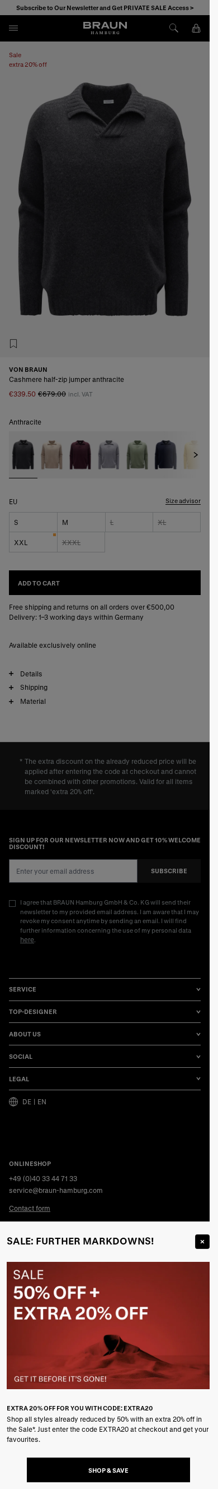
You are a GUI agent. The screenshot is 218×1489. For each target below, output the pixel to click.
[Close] (202, 1241)
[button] (105, 744)
